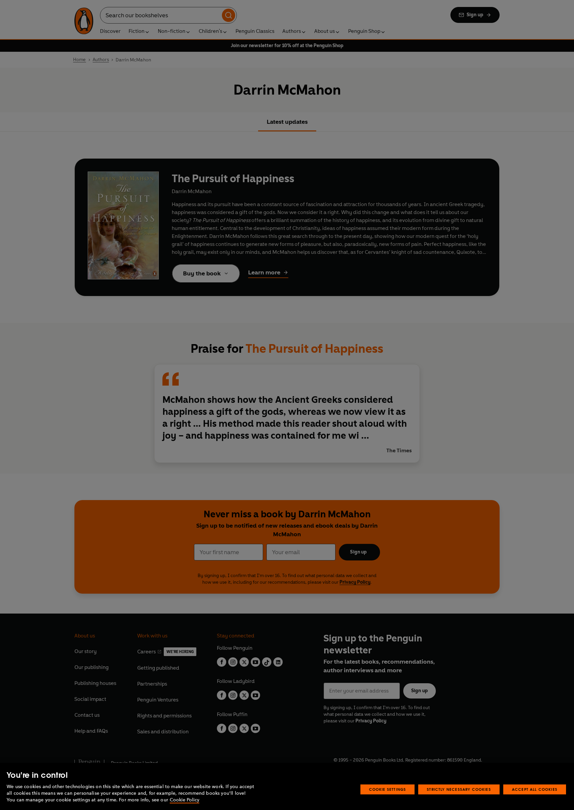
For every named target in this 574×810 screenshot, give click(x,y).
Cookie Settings (387, 789)
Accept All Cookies (534, 789)
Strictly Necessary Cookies (459, 789)
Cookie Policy (184, 800)
